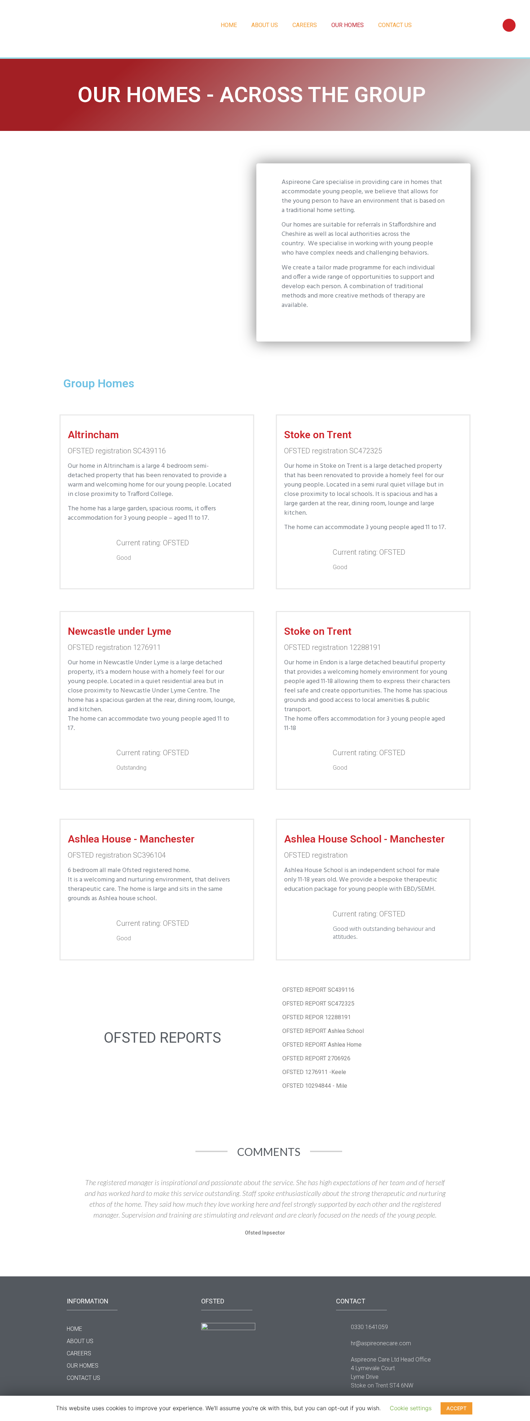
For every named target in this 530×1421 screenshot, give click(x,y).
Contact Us (395, 25)
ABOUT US (264, 25)
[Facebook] (509, 25)
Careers (304, 25)
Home (229, 25)
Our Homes (347, 25)
